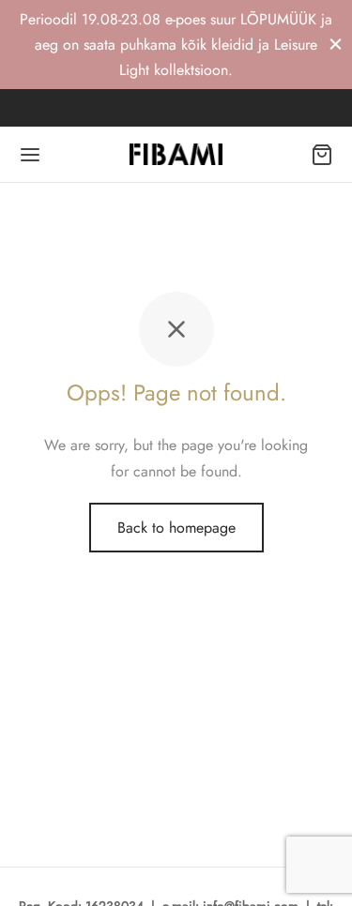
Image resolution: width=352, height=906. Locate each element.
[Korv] (322, 154)
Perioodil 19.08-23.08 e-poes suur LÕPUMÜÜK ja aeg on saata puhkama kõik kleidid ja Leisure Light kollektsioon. (176, 44)
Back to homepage (176, 527)
